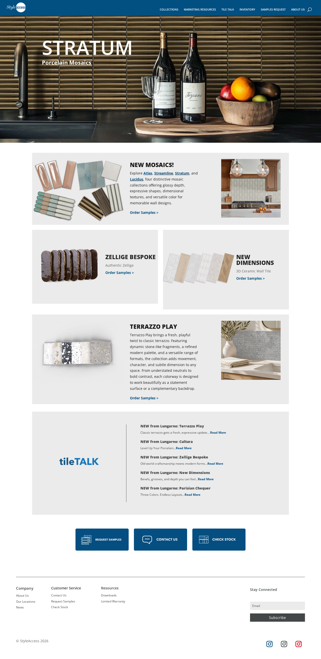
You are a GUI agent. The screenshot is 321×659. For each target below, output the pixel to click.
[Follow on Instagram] (269, 644)
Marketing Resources (200, 9)
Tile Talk (227, 9)
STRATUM (87, 47)
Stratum (182, 173)
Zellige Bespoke (130, 257)
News (20, 607)
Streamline (163, 173)
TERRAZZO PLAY (153, 326)
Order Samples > (144, 212)
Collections (169, 9)
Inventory (247, 9)
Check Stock (59, 607)
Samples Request (273, 9)
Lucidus (136, 179)
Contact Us (58, 595)
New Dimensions (255, 260)
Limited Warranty (113, 601)
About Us (298, 9)
